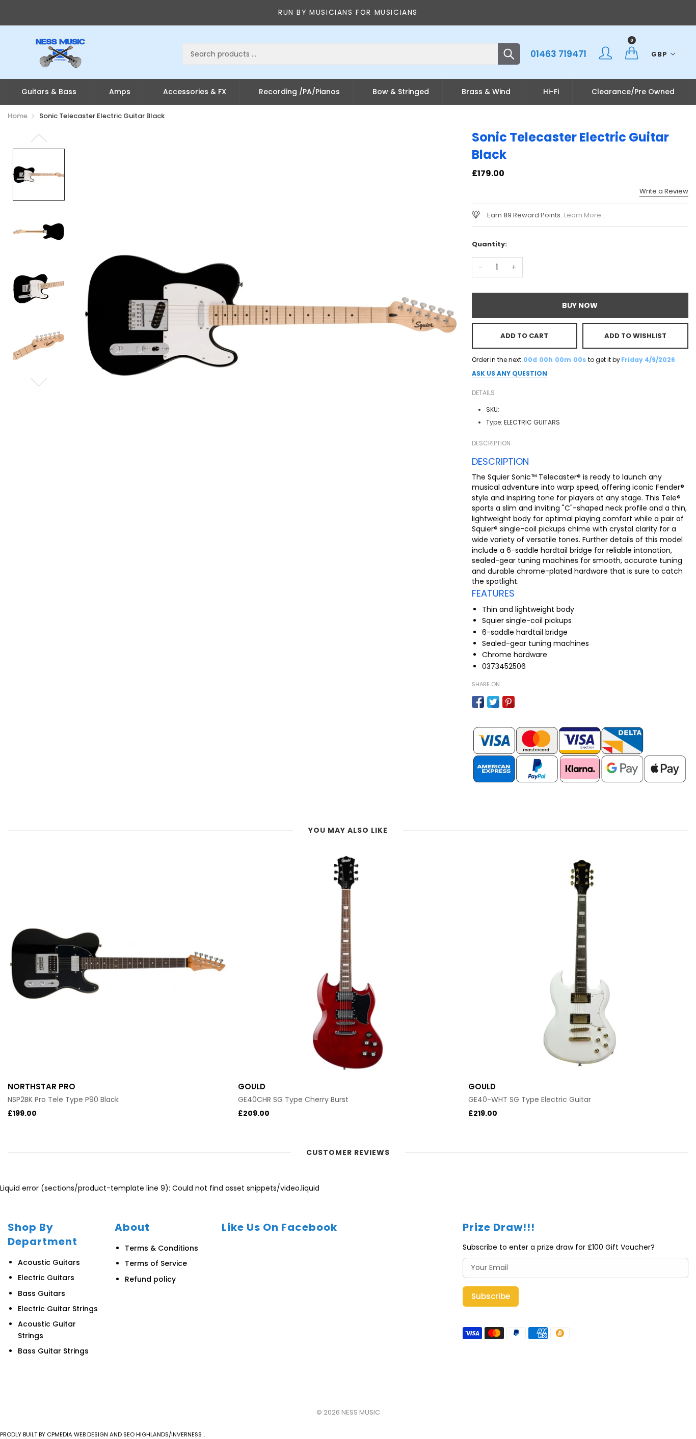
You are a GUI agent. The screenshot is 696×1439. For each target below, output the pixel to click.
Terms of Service (156, 1263)
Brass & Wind (486, 92)
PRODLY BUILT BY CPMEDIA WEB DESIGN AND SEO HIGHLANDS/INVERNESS (101, 1434)
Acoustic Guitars (49, 1262)
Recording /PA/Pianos (299, 92)
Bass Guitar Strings (53, 1351)
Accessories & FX (194, 92)
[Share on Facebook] (478, 702)
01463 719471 (558, 54)
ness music (360, 1412)
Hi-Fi (551, 92)
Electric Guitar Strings (58, 1309)
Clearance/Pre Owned (633, 92)
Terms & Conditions (161, 1248)
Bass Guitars (41, 1293)
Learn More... (585, 215)
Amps (119, 92)
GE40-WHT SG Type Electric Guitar (529, 1100)
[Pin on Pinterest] (508, 702)
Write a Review (663, 191)
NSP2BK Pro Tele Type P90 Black (63, 1100)
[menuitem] (49, 91)
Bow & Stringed (400, 92)
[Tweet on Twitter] (493, 702)
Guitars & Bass (48, 92)
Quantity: (489, 244)
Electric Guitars (46, 1278)
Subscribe (490, 1296)
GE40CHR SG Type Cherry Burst (293, 1100)
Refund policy (150, 1279)
